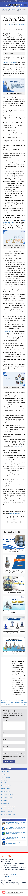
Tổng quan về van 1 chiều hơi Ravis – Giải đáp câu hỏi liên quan (7, 702)
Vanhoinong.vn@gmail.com (13, 877)
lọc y (22, 310)
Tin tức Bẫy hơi (5, 783)
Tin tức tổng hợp (5, 791)
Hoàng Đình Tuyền (19, 24)
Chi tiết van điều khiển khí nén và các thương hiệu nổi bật (16, 833)
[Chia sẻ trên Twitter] (12, 522)
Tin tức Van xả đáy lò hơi (7, 811)
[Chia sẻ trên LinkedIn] (20, 522)
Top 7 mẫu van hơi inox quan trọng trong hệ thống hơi (15, 842)
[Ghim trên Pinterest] (18, 522)
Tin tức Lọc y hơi (5, 788)
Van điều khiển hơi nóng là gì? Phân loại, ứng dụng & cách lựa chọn (15, 828)
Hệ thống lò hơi (5, 774)
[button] (2, 5)
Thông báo (4, 780)
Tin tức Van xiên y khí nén (8, 814)
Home (2, 9)
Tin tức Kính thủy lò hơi (7, 786)
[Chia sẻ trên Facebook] (10, 522)
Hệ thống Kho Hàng (21, 1)
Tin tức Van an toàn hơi (7, 797)
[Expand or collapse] (23, 54)
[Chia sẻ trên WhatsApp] (7, 522)
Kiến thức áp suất (5, 777)
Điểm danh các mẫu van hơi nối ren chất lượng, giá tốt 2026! (15, 823)
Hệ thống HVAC (5, 771)
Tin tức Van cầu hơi (6, 803)
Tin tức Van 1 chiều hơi (7, 794)
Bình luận (5, 720)
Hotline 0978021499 (8, 1)
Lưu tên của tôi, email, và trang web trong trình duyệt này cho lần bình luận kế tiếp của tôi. (14, 756)
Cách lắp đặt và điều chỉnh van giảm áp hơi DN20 (21, 702)
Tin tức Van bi (5, 800)
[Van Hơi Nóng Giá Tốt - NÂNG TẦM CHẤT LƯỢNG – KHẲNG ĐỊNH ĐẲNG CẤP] (14, 5)
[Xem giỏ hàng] (25, 5)
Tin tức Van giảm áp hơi (14, 9)
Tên (4, 733)
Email (4, 740)
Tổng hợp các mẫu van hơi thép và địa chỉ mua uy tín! (15, 837)
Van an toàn (7, 331)
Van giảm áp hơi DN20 (15, 513)
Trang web (5, 746)
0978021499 (13, 874)
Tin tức (6, 9)
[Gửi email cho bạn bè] (15, 522)
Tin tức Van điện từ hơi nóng (8, 806)
